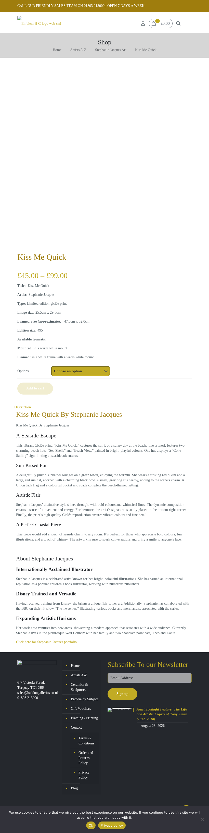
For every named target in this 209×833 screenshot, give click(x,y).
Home (57, 50)
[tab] (104, 407)
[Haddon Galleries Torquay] (39, 23)
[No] (202, 819)
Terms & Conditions (86, 740)
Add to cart (35, 388)
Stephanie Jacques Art (110, 50)
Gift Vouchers (81, 708)
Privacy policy (112, 825)
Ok (91, 825)
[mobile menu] (187, 23)
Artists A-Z (78, 50)
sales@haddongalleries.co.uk (38, 693)
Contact (76, 727)
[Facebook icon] (182, 6)
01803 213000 (27, 698)
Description (22, 407)
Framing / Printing (84, 718)
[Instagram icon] (189, 6)
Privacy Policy (84, 774)
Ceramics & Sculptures (79, 687)
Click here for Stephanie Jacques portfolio (46, 642)
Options (23, 371)
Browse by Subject (84, 699)
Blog (74, 788)
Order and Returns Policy (86, 758)
